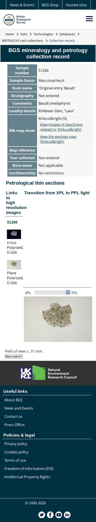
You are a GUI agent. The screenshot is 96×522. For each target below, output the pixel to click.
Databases (67, 34)
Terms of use (15, 460)
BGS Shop (50, 4)
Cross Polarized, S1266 (15, 247)
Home (9, 34)
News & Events (22, 4)
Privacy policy (15, 443)
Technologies (43, 34)
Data (23, 34)
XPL (28, 292)
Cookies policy (16, 452)
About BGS (13, 399)
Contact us (13, 416)
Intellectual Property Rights (27, 476)
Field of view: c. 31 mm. (24, 351)
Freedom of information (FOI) (28, 468)
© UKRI (35, 503)
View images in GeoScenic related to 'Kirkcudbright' (61, 127)
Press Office (14, 424)
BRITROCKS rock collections (22, 40)
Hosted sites (76, 4)
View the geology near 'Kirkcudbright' (58, 139)
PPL (74, 292)
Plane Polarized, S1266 (15, 278)
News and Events (18, 408)
